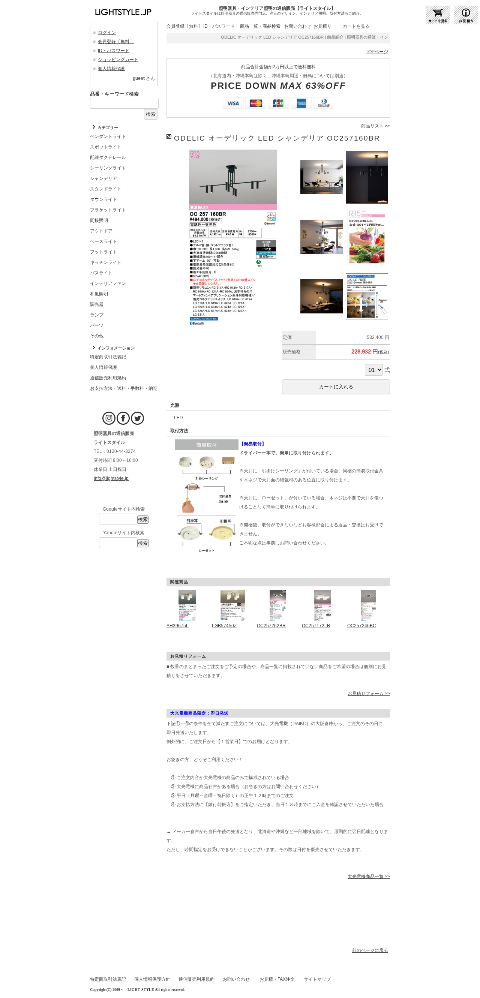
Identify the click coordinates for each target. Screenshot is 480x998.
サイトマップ (317, 979)
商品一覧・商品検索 (260, 26)
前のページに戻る (370, 950)
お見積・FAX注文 (277, 979)
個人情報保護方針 (152, 979)
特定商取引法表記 (108, 979)
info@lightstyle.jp (111, 478)
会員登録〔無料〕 (116, 41)
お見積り (323, 26)
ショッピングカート (118, 59)
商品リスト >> (375, 126)
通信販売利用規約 (196, 979)
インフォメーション (116, 348)
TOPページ (377, 51)
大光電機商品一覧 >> (369, 876)
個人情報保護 (111, 68)
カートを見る (356, 26)
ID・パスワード (113, 50)
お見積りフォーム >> (369, 693)
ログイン (107, 32)
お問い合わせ (297, 26)
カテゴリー (108, 127)
